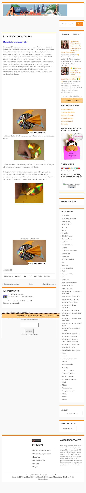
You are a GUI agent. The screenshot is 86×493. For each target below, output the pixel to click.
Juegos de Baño (67, 285)
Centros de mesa (67, 239)
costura (64, 247)
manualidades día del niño (71, 296)
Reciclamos (37, 457)
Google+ (29, 276)
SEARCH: (64, 410)
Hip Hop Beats (68, 477)
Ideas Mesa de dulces (69, 282)
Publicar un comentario (11, 303)
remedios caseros (68, 376)
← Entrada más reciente (10, 284)
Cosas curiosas (67, 245)
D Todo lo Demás (14, 294)
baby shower (66, 221)
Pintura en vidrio (67, 364)
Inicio (31, 284)
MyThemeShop (24, 477)
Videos (64, 397)
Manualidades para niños (70, 333)
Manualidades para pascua (71, 336)
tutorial (64, 394)
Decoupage (66, 256)
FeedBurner (34, 334)
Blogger (79, 96)
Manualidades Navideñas (42, 450)
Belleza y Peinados (67, 115)
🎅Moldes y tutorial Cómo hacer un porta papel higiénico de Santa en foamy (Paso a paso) (71, 46)
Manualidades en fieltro (70, 299)
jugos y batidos (67, 288)
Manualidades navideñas (70, 310)
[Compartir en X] (9, 270)
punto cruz (65, 367)
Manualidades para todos (71, 344)
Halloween (65, 280)
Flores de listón (67, 274)
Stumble (39, 276)
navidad (64, 362)
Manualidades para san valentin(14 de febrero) (70, 340)
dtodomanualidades (68, 112)
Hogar (35, 467)
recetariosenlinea (67, 118)
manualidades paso (68, 347)
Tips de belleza (67, 388)
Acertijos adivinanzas (69, 218)
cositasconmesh (67, 121)
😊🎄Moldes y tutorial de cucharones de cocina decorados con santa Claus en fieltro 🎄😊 (71, 73)
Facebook (9, 276)
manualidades (11, 47)
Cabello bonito (67, 236)
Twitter (19, 276)
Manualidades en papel (70, 302)
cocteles (65, 242)
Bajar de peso (66, 224)
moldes (64, 356)
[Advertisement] (20, 25)
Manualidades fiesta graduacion (69, 306)
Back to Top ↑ (43, 479)
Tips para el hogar (68, 391)
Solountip (64, 124)
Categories (76, 36)
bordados (65, 233)
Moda (64, 353)
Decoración (66, 253)
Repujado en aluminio (69, 379)
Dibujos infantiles (68, 259)
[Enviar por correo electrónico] (4, 270)
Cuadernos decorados (69, 250)
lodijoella (41, 475)
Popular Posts (65, 36)
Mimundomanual (67, 109)
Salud (64, 382)
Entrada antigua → (49, 284)
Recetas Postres (39, 460)
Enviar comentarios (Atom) (20, 312)
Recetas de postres (68, 373)
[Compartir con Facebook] (11, 270)
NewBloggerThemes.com (53, 477)
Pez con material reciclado (17, 36)
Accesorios (65, 215)
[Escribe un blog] (6, 270)
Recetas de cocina (68, 370)
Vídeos (64, 399)
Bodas (64, 230)
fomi (63, 277)
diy (63, 262)
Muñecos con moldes (69, 359)
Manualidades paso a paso (71, 350)
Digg (48, 276)
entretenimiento (67, 268)
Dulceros (65, 265)
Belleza (64, 227)
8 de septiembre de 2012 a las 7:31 (20, 301)
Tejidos (64, 385)
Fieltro (64, 271)
